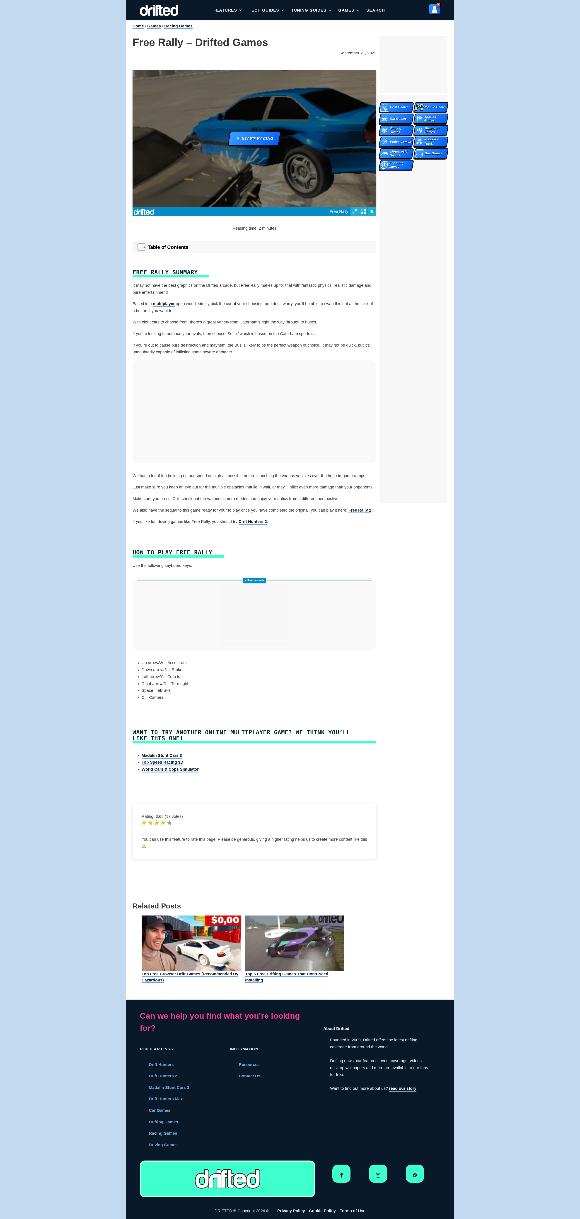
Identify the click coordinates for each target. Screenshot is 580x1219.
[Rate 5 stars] (169, 822)
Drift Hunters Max (166, 1099)
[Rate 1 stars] (144, 822)
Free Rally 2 (359, 510)
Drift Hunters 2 (253, 521)
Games (346, 10)
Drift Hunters (161, 1064)
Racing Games (178, 26)
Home (138, 26)
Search (375, 10)
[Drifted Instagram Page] (378, 1177)
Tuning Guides (308, 10)
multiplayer (164, 303)
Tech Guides (264, 10)
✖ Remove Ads (254, 580)
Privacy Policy (291, 1211)
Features (225, 10)
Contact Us (249, 1076)
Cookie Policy (322, 1211)
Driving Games (163, 1145)
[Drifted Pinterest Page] (415, 1177)
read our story (402, 1088)
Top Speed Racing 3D (162, 762)
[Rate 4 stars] (163, 822)
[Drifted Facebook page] (341, 1177)
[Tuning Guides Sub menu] (330, 10)
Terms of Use (352, 1211)
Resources (249, 1064)
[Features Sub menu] (240, 10)
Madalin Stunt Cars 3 (162, 755)
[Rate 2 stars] (150, 822)
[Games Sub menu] (358, 10)
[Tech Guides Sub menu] (282, 10)
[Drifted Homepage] (227, 1178)
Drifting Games (163, 1122)
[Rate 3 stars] (156, 822)
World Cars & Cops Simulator (170, 769)
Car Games (159, 1110)
